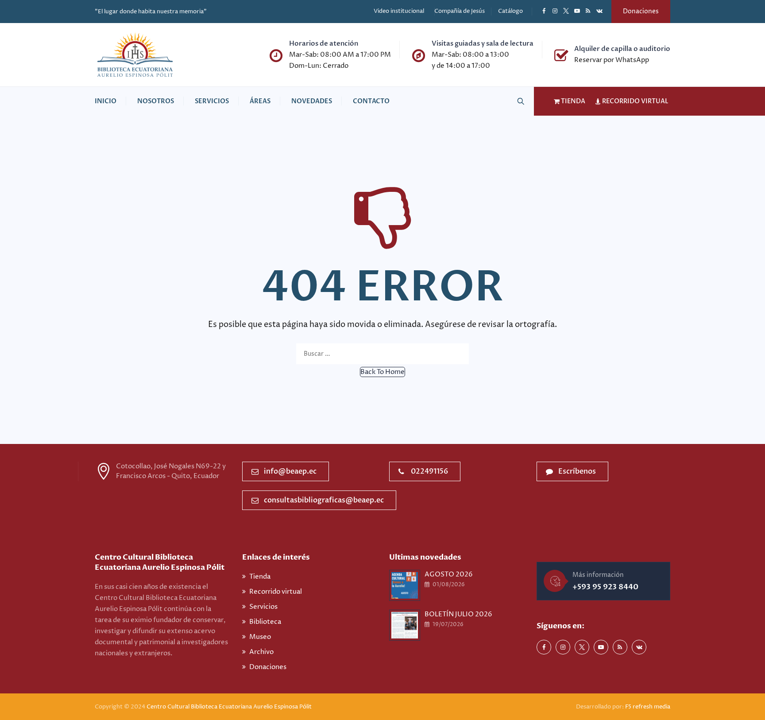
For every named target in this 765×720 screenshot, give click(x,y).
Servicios (212, 101)
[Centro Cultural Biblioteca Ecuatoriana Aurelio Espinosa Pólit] (135, 54)
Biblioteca (265, 622)
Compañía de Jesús (459, 11)
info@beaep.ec (290, 471)
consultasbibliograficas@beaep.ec (324, 500)
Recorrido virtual (275, 591)
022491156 (429, 471)
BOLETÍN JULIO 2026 (458, 614)
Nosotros (155, 101)
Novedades (311, 101)
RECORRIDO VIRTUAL (634, 101)
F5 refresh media (647, 707)
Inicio (105, 101)
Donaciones (641, 11)
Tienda (259, 576)
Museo (260, 637)
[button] (382, 372)
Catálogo (510, 11)
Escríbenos (577, 471)
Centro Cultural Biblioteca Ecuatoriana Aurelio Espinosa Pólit (230, 707)
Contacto (371, 101)
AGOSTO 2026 (449, 574)
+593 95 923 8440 (605, 587)
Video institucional (399, 11)
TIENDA (572, 101)
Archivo (261, 652)
